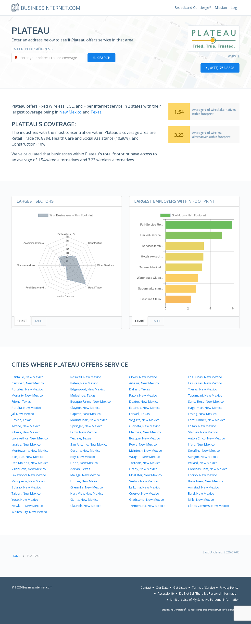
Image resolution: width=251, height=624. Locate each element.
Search (103, 57)
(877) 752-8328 (222, 67)
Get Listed (180, 587)
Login (235, 7)
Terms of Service (203, 587)
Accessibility (166, 593)
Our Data (162, 587)
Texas (95, 112)
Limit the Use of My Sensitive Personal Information (204, 600)
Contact (145, 587)
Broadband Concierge (193, 7)
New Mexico (70, 112)
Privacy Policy (229, 587)
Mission (221, 7)
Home (16, 556)
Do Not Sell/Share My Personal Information (208, 593)
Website (233, 56)
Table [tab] (39, 321)
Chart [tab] (22, 321)
